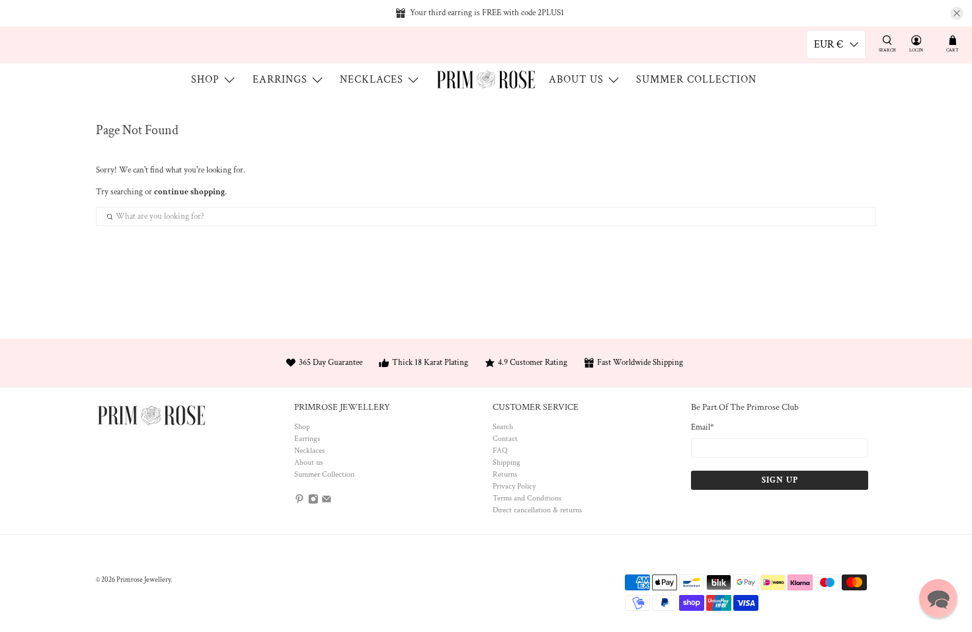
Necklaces (371, 80)
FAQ (500, 450)
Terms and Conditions (527, 498)
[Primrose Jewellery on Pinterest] (299, 501)
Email (702, 427)
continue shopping (189, 192)
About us (576, 80)
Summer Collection (696, 80)
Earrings (280, 80)
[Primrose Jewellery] (486, 79)
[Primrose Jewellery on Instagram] (313, 501)
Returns (505, 474)
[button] (938, 598)
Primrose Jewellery (143, 579)
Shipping (506, 462)
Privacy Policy (514, 486)
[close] (956, 13)
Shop (205, 80)
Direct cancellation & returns (537, 510)
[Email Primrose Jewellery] (326, 501)
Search (503, 427)
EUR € (828, 45)
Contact (505, 439)
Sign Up (780, 480)
